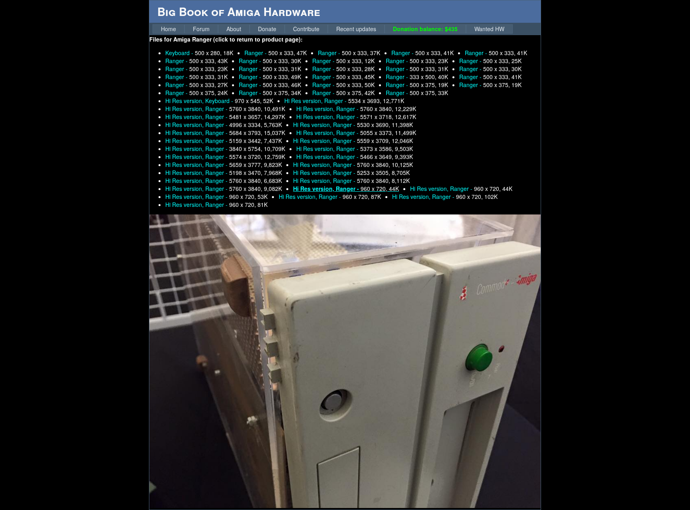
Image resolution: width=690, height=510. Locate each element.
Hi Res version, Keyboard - (219, 101)
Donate (267, 29)
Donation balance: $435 (425, 29)
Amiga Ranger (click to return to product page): (238, 39)
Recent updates (356, 29)
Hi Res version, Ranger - (344, 101)
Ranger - (275, 53)
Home (168, 29)
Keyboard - (199, 53)
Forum (201, 29)
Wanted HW (489, 29)
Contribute (306, 29)
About (233, 29)
